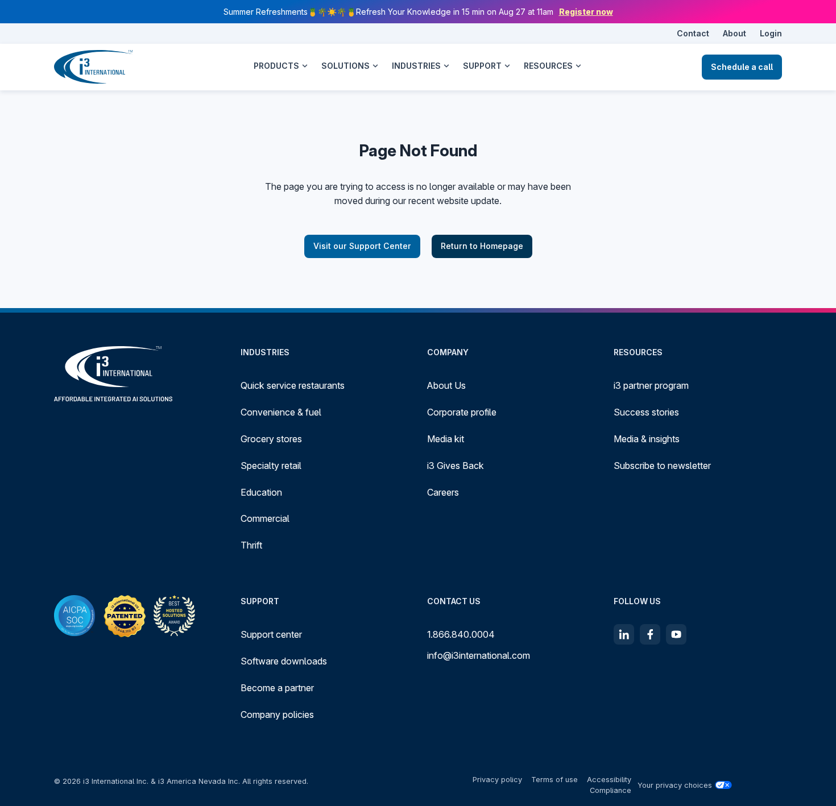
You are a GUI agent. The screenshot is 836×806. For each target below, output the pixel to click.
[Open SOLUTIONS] (375, 66)
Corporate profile (461, 412)
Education (261, 492)
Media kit (445, 438)
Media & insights (647, 438)
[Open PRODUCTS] (305, 66)
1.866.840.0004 (461, 634)
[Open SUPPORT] (507, 66)
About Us (446, 385)
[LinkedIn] (624, 634)
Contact (693, 33)
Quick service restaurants (293, 385)
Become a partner (277, 687)
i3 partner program (651, 385)
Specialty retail (271, 465)
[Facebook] (650, 634)
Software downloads (284, 661)
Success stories (646, 412)
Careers (443, 492)
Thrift (251, 545)
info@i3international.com (478, 655)
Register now (586, 11)
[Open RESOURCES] (578, 66)
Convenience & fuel (281, 412)
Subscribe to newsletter (662, 465)
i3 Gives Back (455, 465)
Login (771, 33)
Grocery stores (271, 438)
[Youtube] (676, 634)
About (734, 33)
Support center (271, 634)
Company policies (277, 714)
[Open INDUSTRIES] (446, 66)
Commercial (265, 518)
